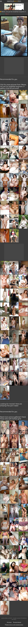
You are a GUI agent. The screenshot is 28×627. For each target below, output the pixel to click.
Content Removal (17, 622)
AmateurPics (14, 1)
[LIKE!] (0, 14)
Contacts (10, 622)
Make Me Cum (18, 5)
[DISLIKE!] (6, 14)
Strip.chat (17, 9)
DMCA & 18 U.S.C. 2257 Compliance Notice (14, 624)
